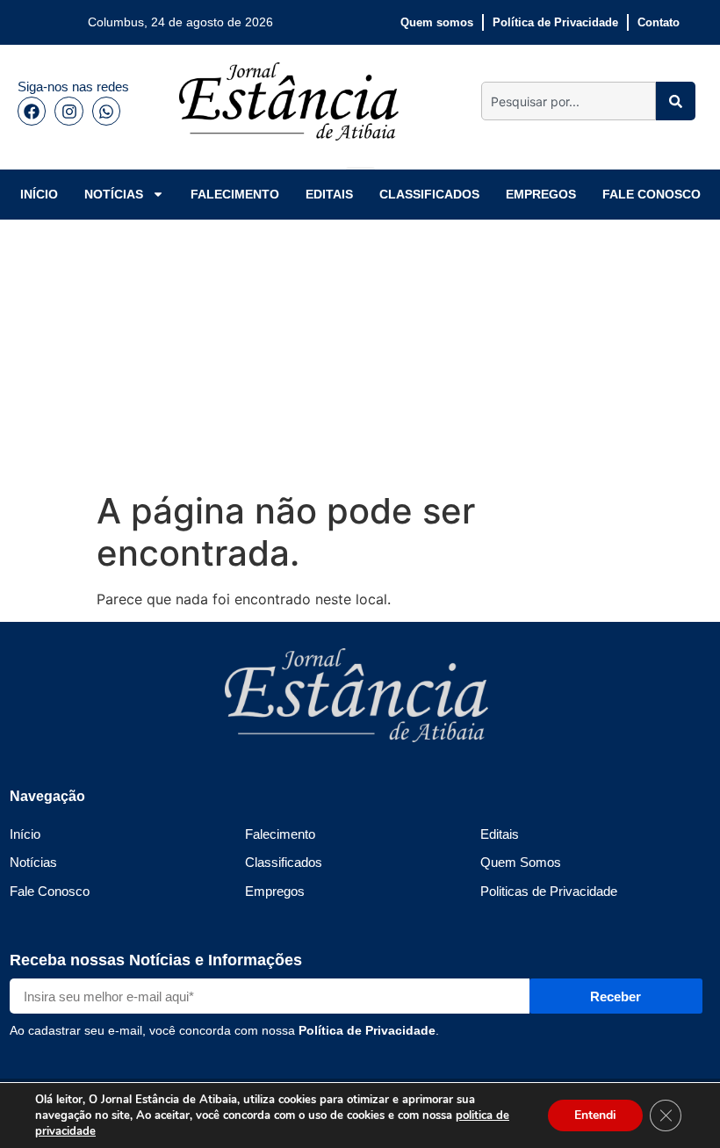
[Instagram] (68, 111)
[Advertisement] (360, 351)
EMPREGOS (541, 194)
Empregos (275, 891)
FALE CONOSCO (651, 194)
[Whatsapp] (106, 111)
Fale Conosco (50, 891)
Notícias (33, 862)
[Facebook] (32, 111)
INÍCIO (39, 194)
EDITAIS (329, 194)
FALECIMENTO (235, 194)
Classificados (283, 862)
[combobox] (568, 101)
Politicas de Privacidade (548, 891)
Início (25, 834)
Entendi (595, 1115)
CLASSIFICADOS (429, 194)
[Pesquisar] (675, 101)
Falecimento (280, 834)
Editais (499, 834)
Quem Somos (520, 862)
